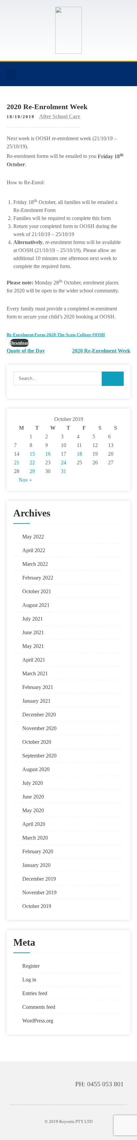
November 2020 (39, 728)
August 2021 (36, 605)
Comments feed (38, 1007)
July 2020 (32, 783)
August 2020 (36, 769)
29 (32, 471)
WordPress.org (37, 1020)
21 (16, 462)
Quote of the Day (26, 351)
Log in (29, 979)
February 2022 (37, 578)
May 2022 (33, 536)
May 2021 (33, 646)
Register (31, 966)
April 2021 (33, 660)
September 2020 (39, 755)
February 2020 (37, 851)
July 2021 (32, 619)
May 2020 (33, 810)
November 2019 (39, 892)
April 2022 (33, 550)
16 (48, 454)
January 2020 (36, 865)
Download (19, 342)
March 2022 (35, 564)
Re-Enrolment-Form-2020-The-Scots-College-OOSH (56, 334)
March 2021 (35, 673)
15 (32, 454)
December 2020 (39, 714)
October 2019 (36, 906)
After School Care (59, 116)
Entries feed (34, 993)
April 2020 (33, 824)
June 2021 (33, 632)
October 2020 (36, 742)
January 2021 (36, 701)
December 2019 (39, 879)
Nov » (25, 480)
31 (63, 471)
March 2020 (35, 838)
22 (32, 462)
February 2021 (37, 687)
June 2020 (33, 797)
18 (79, 454)
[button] (11, 73)
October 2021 (36, 591)
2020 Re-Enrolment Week (101, 351)
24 (63, 462)
